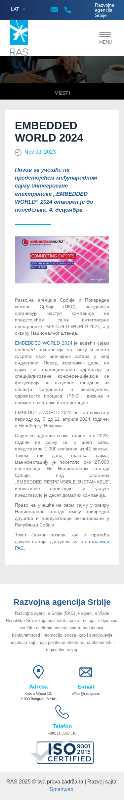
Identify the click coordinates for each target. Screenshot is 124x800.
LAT (15, 9)
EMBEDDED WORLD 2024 (43, 343)
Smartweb (61, 789)
